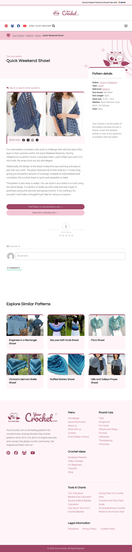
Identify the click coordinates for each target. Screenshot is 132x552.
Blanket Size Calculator (79, 496)
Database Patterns (77, 457)
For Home (104, 425)
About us (72, 425)
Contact (72, 433)
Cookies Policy (107, 528)
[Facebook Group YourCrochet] (24, 452)
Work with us (74, 429)
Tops (101, 418)
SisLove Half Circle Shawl (64, 340)
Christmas (104, 444)
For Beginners (75, 464)
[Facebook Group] (12, 26)
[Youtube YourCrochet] (33, 452)
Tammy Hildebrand (108, 82)
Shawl (38, 35)
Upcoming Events (77, 422)
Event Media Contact (78, 436)
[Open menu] (126, 25)
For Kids (103, 433)
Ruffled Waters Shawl (62, 379)
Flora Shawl (97, 340)
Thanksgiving (105, 440)
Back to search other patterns (24, 88)
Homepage (73, 418)
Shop (70, 472)
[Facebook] (18, 26)
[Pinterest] (6, 26)
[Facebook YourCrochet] (16, 452)
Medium (106, 89)
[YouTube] (25, 26)
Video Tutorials (75, 461)
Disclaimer (73, 528)
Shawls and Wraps (108, 429)
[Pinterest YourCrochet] (8, 452)
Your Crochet (18, 35)
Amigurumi (104, 422)
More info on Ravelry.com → (45, 212)
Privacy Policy (89, 528)
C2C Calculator (75, 493)
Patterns (29, 35)
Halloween (104, 436)
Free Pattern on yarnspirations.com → (45, 207)
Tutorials (72, 468)
